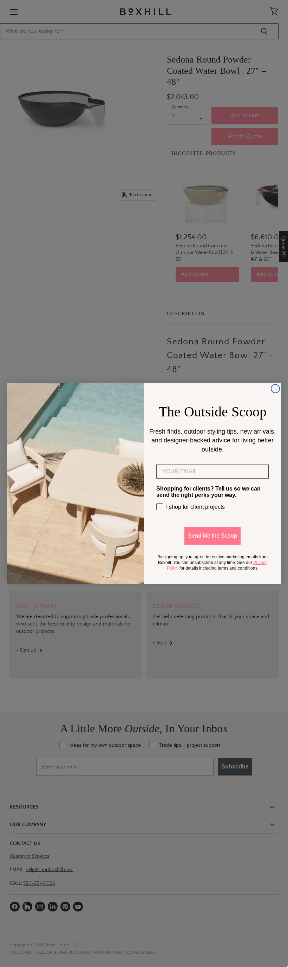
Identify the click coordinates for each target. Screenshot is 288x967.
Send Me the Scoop (212, 536)
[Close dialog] (275, 388)
